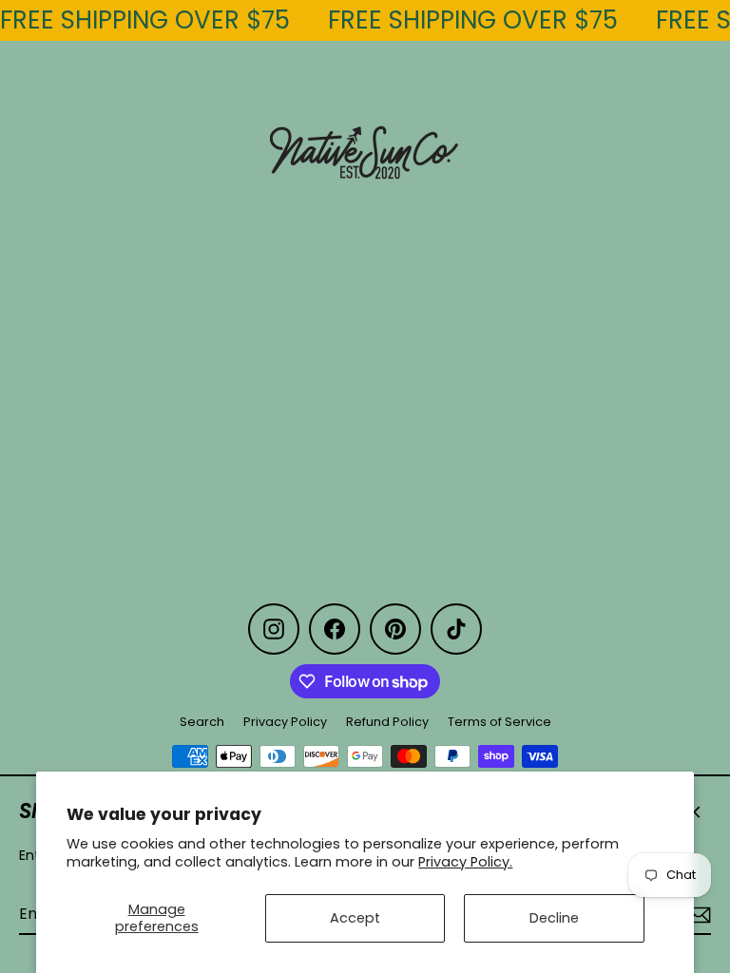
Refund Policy (387, 722)
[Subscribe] (696, 915)
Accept (355, 917)
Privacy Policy (285, 722)
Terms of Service (499, 722)
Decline (554, 917)
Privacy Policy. (465, 861)
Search (202, 722)
